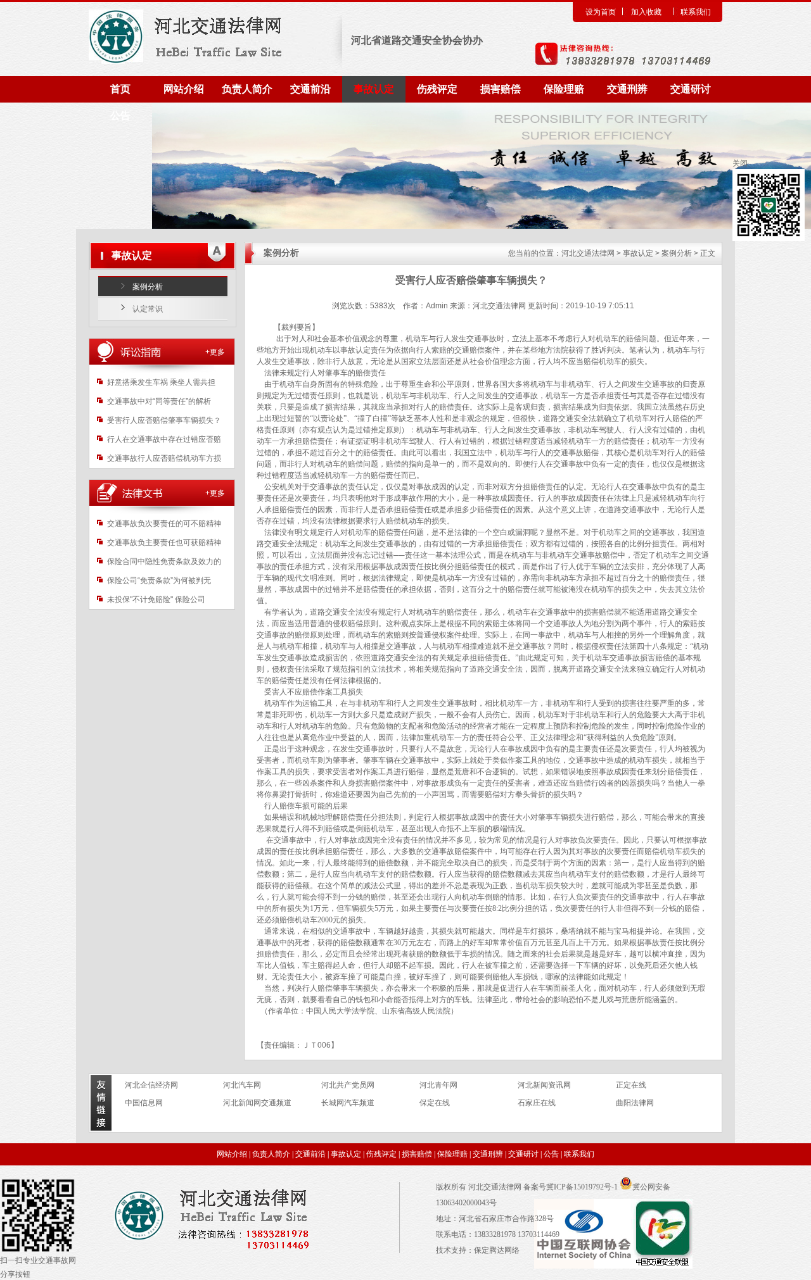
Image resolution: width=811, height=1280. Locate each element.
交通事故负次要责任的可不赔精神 (164, 523)
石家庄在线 (537, 1102)
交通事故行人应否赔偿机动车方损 (164, 458)
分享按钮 (15, 1274)
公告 (120, 115)
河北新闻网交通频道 (257, 1102)
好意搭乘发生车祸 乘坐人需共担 (161, 382)
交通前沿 (310, 89)
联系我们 (695, 12)
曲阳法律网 (635, 1102)
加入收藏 (646, 12)
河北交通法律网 (588, 253)
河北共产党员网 (347, 1085)
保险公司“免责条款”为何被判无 (159, 580)
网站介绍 (183, 89)
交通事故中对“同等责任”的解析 (159, 401)
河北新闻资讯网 (544, 1085)
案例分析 (147, 286)
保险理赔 (564, 89)
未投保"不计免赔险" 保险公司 (156, 599)
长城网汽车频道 (347, 1102)
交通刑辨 (627, 89)
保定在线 (434, 1102)
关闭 (740, 163)
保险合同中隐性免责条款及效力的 (164, 561)
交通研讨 (690, 89)
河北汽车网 (242, 1085)
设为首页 (600, 12)
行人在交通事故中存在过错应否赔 (164, 439)
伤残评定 (437, 89)
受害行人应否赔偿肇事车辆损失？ (164, 420)
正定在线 (631, 1085)
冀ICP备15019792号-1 (582, 1187)
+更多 (215, 352)
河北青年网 (438, 1085)
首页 (120, 89)
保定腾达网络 (497, 1250)
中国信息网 (144, 1102)
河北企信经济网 (151, 1085)
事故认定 (374, 89)
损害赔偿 (500, 89)
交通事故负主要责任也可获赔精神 (164, 542)
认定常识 (147, 308)
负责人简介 (247, 89)
